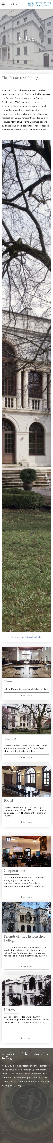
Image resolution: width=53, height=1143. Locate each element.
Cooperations (14, 870)
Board (8, 800)
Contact (10, 738)
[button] (3, 4)
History (9, 1009)
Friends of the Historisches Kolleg (24, 938)
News (8, 681)
